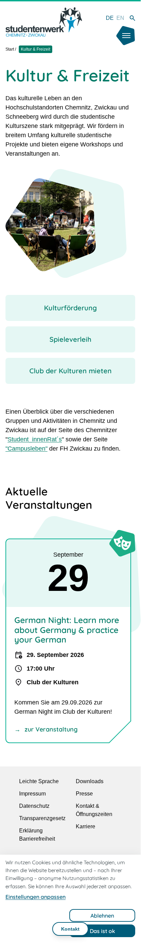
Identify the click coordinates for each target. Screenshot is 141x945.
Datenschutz (34, 806)
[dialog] (70, 899)
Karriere (85, 826)
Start (9, 49)
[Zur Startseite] (43, 22)
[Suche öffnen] (132, 18)
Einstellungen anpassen (35, 896)
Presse (84, 794)
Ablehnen (102, 915)
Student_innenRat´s (35, 439)
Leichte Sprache (39, 781)
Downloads (89, 781)
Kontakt (70, 929)
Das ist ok (102, 931)
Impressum (32, 794)
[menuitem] (110, 18)
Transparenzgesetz (42, 818)
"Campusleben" (26, 448)
